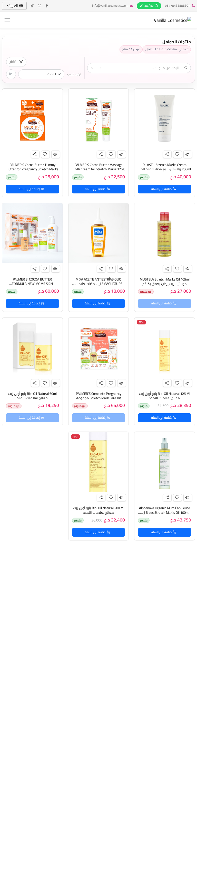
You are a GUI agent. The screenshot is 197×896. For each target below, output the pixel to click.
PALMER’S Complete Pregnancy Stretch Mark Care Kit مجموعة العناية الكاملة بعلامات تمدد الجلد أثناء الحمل (98, 400)
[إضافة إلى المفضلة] (177, 154)
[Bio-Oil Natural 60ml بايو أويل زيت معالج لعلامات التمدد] (32, 348)
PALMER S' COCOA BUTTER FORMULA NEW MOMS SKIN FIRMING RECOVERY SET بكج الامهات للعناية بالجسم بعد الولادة (32, 286)
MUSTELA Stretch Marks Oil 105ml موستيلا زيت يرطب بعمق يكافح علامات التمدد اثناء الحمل (165, 284)
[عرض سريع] (187, 154)
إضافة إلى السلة (162, 189)
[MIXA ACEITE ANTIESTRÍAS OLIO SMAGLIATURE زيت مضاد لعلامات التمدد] (98, 233)
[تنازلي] (11, 74)
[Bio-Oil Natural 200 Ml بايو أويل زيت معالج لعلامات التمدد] (98, 462)
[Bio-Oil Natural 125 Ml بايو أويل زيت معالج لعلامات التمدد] (164, 348)
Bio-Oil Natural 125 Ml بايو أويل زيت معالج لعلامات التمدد (164, 395)
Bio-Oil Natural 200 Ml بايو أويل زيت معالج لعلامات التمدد (98, 510)
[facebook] (47, 5)
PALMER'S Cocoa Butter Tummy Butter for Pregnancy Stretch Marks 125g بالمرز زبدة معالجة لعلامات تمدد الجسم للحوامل (32, 171)
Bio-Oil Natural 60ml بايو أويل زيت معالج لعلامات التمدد (32, 395)
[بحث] (102, 68)
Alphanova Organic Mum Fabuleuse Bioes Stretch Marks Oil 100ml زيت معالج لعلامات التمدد (164, 512)
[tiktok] (32, 5)
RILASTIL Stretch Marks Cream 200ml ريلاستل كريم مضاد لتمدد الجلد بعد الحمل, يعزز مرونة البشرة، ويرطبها (164, 169)
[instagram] (39, 5)
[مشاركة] (167, 154)
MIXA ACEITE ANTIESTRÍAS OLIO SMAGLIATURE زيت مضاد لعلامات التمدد (98, 284)
